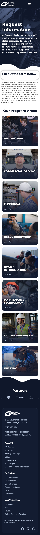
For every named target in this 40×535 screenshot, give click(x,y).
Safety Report (10, 464)
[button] (29, 4)
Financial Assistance (13, 487)
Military (8, 457)
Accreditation (10, 450)
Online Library (10, 481)
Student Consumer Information (17, 467)
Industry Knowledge (12, 454)
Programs (8, 508)
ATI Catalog (9, 447)
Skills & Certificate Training (15, 514)
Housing (8, 511)
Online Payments (11, 477)
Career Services (11, 484)
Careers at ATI (10, 460)
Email (7, 490)
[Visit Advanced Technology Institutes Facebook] (22, 528)
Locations (9, 504)
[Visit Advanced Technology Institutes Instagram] (33, 528)
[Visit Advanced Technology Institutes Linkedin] (28, 528)
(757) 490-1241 (11, 427)
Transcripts (9, 494)
